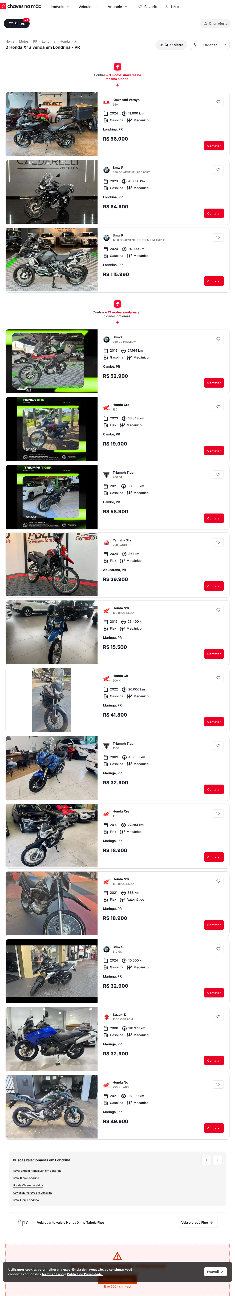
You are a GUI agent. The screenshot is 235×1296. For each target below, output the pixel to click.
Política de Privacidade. (85, 1274)
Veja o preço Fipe (194, 1223)
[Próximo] (90, 148)
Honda (65, 41)
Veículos (85, 6)
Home (10, 41)
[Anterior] (81, 148)
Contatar (214, 145)
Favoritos (152, 6)
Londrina (48, 41)
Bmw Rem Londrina (26, 1178)
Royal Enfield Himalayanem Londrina (37, 1170)
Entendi (213, 1271)
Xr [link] (76, 41)
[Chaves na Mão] (20, 6)
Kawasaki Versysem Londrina (32, 1192)
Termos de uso (53, 1274)
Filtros (20, 23)
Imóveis (57, 6)
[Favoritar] (218, 102)
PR (35, 41)
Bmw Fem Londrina (26, 1200)
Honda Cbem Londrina (28, 1185)
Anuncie (115, 6)
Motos (23, 41)
